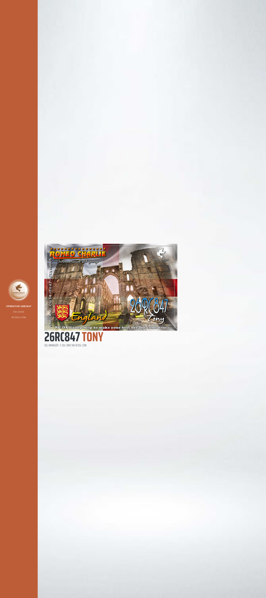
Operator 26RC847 (18, 306)
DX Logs (18, 311)
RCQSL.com (19, 317)
